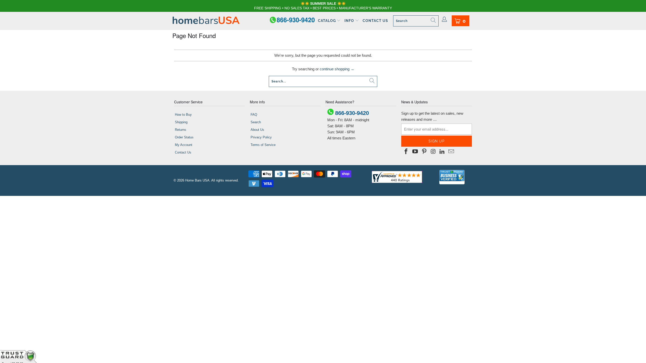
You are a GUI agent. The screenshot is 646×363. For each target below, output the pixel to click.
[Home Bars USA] (206, 20)
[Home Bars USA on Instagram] (433, 151)
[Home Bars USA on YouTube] (415, 151)
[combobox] (416, 20)
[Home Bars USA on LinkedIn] (442, 151)
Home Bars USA (197, 180)
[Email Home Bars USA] (451, 151)
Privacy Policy (261, 137)
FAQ (254, 114)
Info (349, 21)
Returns (180, 130)
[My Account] (444, 19)
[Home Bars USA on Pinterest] (424, 151)
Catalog (327, 21)
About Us (257, 130)
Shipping (181, 122)
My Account (183, 145)
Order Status (184, 137)
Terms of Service (263, 145)
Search (256, 122)
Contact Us (375, 21)
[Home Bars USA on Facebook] (406, 151)
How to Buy (183, 114)
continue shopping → (337, 69)
